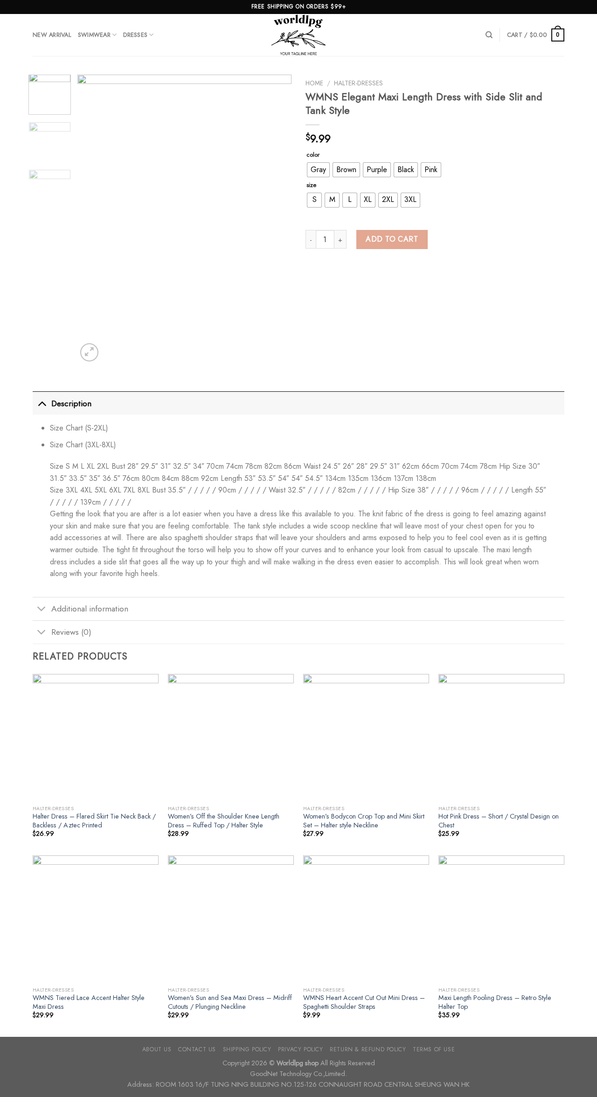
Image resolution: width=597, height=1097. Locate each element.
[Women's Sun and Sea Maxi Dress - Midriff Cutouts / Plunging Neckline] (231, 918)
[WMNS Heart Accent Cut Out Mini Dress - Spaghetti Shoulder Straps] (366, 918)
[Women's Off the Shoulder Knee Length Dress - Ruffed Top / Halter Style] (231, 737)
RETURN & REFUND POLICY (368, 1049)
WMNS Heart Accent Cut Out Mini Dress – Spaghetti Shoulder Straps (364, 1002)
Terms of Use (434, 1049)
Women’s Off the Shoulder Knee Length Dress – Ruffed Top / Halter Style (223, 820)
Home (314, 83)
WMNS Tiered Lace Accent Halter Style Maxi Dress (89, 1002)
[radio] (318, 170)
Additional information (89, 609)
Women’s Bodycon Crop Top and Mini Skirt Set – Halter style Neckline (363, 820)
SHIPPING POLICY (247, 1049)
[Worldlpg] (298, 35)
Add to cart (392, 239)
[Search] (489, 35)
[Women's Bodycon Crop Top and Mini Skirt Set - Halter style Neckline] (366, 737)
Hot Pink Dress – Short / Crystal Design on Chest (498, 820)
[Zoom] (89, 352)
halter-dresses (358, 83)
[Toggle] (42, 403)
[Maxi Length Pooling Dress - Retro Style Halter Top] (501, 918)
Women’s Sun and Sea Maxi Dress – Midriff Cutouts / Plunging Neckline (230, 1002)
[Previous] (93, 219)
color (312, 155)
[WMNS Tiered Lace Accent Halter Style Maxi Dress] (96, 918)
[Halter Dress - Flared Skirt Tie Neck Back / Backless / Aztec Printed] (96, 737)
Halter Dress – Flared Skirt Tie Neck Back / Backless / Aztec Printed (94, 820)
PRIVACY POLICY (300, 1049)
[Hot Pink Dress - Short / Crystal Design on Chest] (501, 737)
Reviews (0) (71, 632)
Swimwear (94, 34)
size (311, 185)
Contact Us (197, 1049)
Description (71, 403)
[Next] (275, 219)
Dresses (135, 34)
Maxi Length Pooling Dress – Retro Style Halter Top (494, 1002)
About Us (157, 1049)
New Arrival (52, 34)
